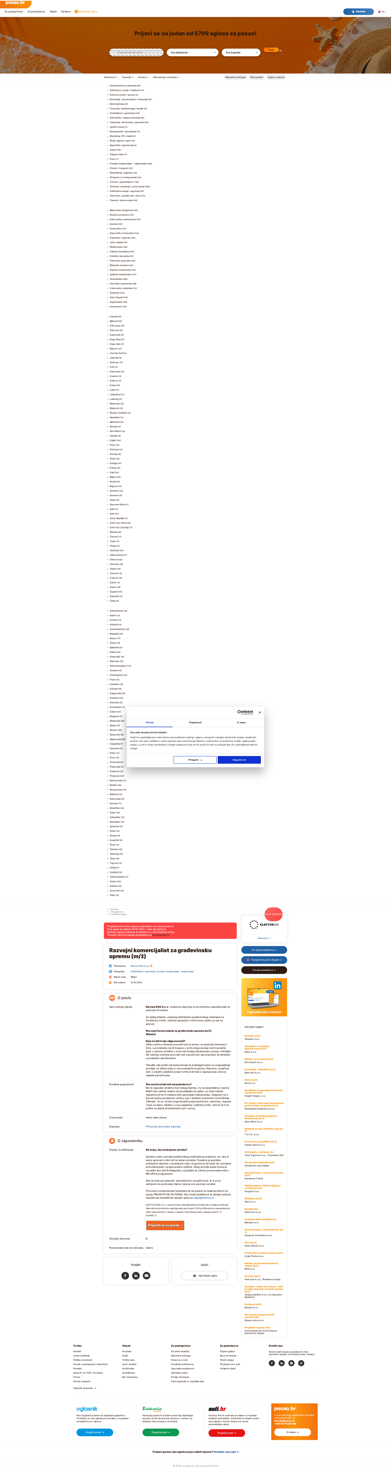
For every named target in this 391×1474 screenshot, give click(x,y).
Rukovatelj (115, 798)
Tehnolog (114, 854)
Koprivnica (115, 371)
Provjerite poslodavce (182, 1364)
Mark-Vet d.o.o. (260, 1071)
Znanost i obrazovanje (121, 200)
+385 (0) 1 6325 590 (285, 1423)
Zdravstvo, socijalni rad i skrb (125, 195)
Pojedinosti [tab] (195, 722)
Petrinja (114, 454)
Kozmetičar (115, 707)
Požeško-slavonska (120, 256)
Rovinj (113, 481)
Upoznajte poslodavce (182, 1368)
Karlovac (114, 362)
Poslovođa (115, 766)
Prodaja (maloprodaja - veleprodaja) (128, 163)
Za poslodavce (36, 11)
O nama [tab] (241, 722)
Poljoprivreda (116, 154)
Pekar (113, 753)
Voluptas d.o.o (252, 1037)
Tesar (112, 858)
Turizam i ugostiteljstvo (121, 182)
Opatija (113, 435)
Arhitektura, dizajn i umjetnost (125, 90)
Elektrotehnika (117, 104)
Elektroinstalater (118, 665)
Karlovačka (115, 228)
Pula (112, 472)
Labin (112, 389)
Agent (113, 615)
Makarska (115, 403)
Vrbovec (114, 573)
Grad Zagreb (116, 297)
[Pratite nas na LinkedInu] (283, 1363)
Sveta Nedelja (117, 518)
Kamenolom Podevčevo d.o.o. (264, 1106)
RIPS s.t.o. (262, 1266)
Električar (114, 661)
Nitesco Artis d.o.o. (259, 1317)
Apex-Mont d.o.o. (261, 1119)
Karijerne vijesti (228, 1368)
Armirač (114, 620)
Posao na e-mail (179, 1360)
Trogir (113, 541)
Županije (126, 77)
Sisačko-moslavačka (120, 269)
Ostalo (113, 149)
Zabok (113, 582)
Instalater (114, 684)
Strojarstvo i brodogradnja (123, 177)
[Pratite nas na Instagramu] (293, 1363)
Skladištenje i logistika (121, 172)
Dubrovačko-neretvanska (123, 219)
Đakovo (114, 348)
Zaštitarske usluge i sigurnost (125, 191)
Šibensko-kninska (119, 265)
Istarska (114, 224)
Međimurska (116, 247)
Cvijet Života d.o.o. (264, 1254)
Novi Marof (115, 431)
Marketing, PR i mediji (121, 136)
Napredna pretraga (235, 77)
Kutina (113, 385)
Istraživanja (128, 1368)
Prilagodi (193, 759)
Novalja (113, 426)
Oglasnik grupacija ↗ (84, 1388)
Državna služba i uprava (122, 94)
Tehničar (114, 849)
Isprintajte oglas (207, 1275)
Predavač (115, 771)
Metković (114, 408)
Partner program (81, 1381)
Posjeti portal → (95, 1432)
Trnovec (114, 536)
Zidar (112, 895)
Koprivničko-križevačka (122, 233)
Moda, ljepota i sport (120, 140)
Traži (271, 49)
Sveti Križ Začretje (119, 527)
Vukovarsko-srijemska (121, 288)
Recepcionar (116, 789)
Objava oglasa (227, 1351)
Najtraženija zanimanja (165, 77)
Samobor (114, 490)
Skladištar (115, 808)
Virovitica (114, 564)
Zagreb (113, 591)
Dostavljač (115, 656)
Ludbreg (114, 399)
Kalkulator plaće (87, 11)
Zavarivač (115, 890)
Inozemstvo (116, 306)
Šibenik (113, 532)
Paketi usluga (227, 1360)
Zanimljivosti (128, 1372)
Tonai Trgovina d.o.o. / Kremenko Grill (264, 1153)
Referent (114, 794)
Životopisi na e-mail (230, 1364)
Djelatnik (114, 647)
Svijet (125, 1355)
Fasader (114, 670)
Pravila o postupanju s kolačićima (90, 1364)
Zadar (113, 587)
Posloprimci (117, 911)
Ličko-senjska (117, 242)
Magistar (114, 716)
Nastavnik (115, 734)
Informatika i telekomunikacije (125, 117)
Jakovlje (114, 357)
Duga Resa (115, 339)
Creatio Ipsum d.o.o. (261, 1143)
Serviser (114, 803)
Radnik (113, 785)
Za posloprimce (14, 11)
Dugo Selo (115, 344)
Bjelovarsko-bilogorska (121, 210)
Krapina (114, 376)
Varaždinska (116, 279)
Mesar (113, 725)
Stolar (113, 831)
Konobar (114, 698)
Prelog (113, 467)
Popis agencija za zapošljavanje (187, 1381)
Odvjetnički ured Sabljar (259, 1164)
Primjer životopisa (180, 1377)
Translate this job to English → (266, 959)
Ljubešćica (115, 394)
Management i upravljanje (123, 131)
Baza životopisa (228, 1355)
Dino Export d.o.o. (259, 1060)
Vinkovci (114, 559)
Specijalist (115, 821)
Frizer (113, 679)
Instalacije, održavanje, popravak (127, 122)
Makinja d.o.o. (260, 1221)
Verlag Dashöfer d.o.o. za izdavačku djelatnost (264, 1291)
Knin (112, 367)
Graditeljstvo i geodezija (122, 113)
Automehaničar (117, 629)
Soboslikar (115, 817)
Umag (113, 545)
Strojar (113, 835)
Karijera (65, 11)
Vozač (113, 881)
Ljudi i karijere (129, 1364)
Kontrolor (114, 702)
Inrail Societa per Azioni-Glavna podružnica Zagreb (261, 1330)
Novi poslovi (256, 77)
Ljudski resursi (117, 127)
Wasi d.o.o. (253, 1200)
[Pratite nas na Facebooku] (274, 1363)
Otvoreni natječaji (180, 1351)
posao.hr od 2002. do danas (88, 1372)
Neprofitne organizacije (122, 145)
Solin (112, 509)
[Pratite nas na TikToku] (303, 1363)
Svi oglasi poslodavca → (264, 950)
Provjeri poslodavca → (264, 970)
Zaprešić (114, 596)
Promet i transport (119, 168)
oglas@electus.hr (204, 1197)
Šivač (112, 844)
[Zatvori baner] (260, 712)
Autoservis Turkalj (264, 1175)
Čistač (113, 643)
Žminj (112, 600)
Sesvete (114, 495)
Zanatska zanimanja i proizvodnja (127, 186)
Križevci (114, 380)
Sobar (113, 812)
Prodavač (115, 776)
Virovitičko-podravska (121, 283)
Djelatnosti (109, 77)
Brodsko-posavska (119, 214)
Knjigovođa (115, 693)
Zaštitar (114, 886)
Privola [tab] (150, 722)
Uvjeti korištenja (81, 1355)
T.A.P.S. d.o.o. (264, 1131)
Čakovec (114, 330)
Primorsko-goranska (120, 260)
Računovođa (116, 780)
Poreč (113, 458)
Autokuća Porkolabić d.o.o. (264, 1232)
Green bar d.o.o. (253, 1210)
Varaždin (114, 550)
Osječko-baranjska (119, 251)
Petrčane (114, 449)
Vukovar (114, 578)
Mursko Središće (118, 412)
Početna (114, 909)
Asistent (114, 624)
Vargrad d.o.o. (263, 1188)
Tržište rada (128, 1360)
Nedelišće (115, 417)
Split (112, 513)
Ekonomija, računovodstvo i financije (128, 99)
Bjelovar (114, 321)
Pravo (113, 159)
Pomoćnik (115, 762)
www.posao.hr (160, 934)
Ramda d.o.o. (253, 1306)
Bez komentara (130, 1377)
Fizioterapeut (116, 675)
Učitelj (113, 867)
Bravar (113, 638)
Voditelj (113, 872)
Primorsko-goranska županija (163, 1126)
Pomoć (76, 1377)
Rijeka (113, 477)
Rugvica (114, 486)
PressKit (77, 1368)
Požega (114, 463)
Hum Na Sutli (116, 353)
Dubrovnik (115, 334)
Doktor (113, 652)
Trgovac (114, 863)
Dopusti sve (239, 759)
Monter (113, 730)
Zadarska (115, 292)
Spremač (114, 826)
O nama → (293, 1432)
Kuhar (113, 711)
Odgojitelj (115, 743)
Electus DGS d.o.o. (140, 966)
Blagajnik (114, 633)
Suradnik (114, 840)
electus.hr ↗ (264, 938)
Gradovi (142, 77)
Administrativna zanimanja (123, 85)
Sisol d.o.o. (251, 1081)
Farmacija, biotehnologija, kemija (126, 108)
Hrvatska (127, 1351)
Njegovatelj (115, 739)
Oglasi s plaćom (276, 77)
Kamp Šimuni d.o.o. (255, 1244)
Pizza (112, 757)
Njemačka (115, 422)
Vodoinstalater (117, 876)
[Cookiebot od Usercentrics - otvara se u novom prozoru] (239, 712)
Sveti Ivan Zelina (118, 523)
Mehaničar (115, 720)
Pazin (112, 445)
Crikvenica (115, 325)
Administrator (117, 610)
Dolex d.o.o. (257, 1049)
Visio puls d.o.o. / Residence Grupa (262, 1278)
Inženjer (114, 688)
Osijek (113, 440)
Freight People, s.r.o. (263, 1093)
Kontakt (77, 1351)
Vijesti (53, 11)
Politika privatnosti (82, 1360)
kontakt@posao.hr (284, 1420)
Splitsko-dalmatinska (120, 274)
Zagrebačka (116, 302)
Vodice (113, 568)
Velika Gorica (116, 555)
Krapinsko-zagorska (120, 237)
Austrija (114, 316)
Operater (114, 748)
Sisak (112, 500)
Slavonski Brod (117, 504)
